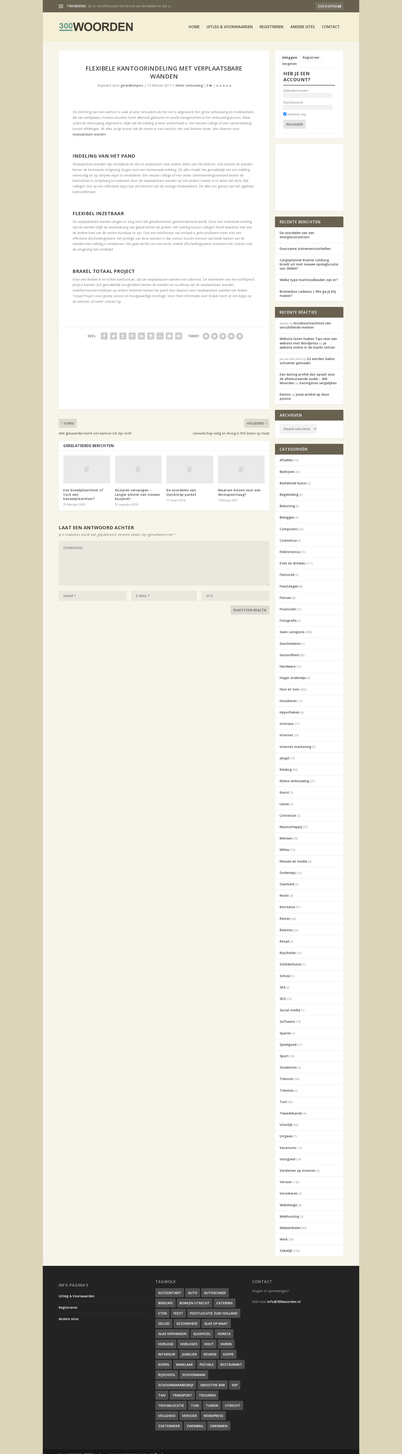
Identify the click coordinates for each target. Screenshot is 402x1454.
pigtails (207, 1364)
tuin (195, 1405)
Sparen (285, 1033)
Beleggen (287, 517)
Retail (284, 941)
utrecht (232, 1405)
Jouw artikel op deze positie (304, 396)
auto (192, 1293)
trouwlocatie (171, 1405)
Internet (286, 735)
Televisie (287, 1090)
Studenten (288, 1067)
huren (226, 1344)
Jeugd (284, 758)
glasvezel (202, 1334)
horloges (189, 1344)
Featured (287, 574)
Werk (284, 1239)
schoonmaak (193, 1374)
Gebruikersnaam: (296, 90)
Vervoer (286, 1182)
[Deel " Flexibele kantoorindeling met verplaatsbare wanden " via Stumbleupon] (160, 336)
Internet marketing (295, 746)
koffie (228, 1354)
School (285, 976)
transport (182, 1395)
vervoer (189, 1415)
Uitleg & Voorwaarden (230, 27)
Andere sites (302, 27)
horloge (166, 1344)
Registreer (311, 57)
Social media (290, 1010)
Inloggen (289, 57)
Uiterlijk (286, 1124)
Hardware (287, 666)
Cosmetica (288, 540)
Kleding (286, 769)
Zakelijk (286, 1250)
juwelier (189, 1354)
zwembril (195, 1426)
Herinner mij (296, 114)
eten (162, 1313)
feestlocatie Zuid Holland (214, 1313)
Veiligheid (166, 1415)
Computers (289, 529)
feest (178, 1313)
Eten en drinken (292, 563)
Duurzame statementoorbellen (305, 248)
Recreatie (287, 907)
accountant (169, 1293)
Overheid (287, 884)
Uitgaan (286, 1136)
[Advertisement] (164, 376)
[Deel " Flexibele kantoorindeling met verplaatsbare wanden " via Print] (178, 336)
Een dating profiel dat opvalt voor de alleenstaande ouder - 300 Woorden (307, 378)
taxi (162, 1395)
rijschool (166, 1374)
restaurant (231, 1364)
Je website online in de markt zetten (307, 345)
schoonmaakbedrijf (176, 1385)
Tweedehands (291, 1113)
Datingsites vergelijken (318, 383)
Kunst (284, 792)
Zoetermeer (169, 1426)
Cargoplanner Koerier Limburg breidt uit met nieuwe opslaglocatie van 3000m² (309, 264)
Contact (331, 27)
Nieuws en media (293, 861)
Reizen (285, 918)
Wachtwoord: (293, 102)
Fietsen (285, 597)
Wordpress (213, 1415)
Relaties (286, 930)
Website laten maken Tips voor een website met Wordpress (308, 340)
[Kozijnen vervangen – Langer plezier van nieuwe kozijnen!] (138, 469)
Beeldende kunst (293, 483)
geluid (164, 1323)
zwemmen (219, 1426)
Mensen (286, 838)
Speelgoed (288, 1044)
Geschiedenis (290, 643)
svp (235, 1385)
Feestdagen (289, 586)
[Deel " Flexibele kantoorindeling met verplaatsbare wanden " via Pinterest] (132, 336)
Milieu (284, 849)
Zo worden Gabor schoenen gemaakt (307, 361)
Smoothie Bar (212, 1385)
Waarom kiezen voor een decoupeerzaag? (239, 492)
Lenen (284, 804)
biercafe (165, 1303)
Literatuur (288, 815)
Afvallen (286, 460)
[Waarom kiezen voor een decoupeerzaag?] (241, 469)
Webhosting (289, 1216)
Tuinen (212, 1405)
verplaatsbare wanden (89, 134)
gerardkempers (132, 85)
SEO (283, 998)
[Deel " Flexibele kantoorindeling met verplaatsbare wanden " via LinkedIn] (141, 336)
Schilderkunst (291, 964)
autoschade (215, 1293)
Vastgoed (287, 1159)
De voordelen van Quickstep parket (181, 492)
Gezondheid (289, 655)
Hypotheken (289, 712)
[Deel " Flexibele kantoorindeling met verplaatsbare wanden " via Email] (169, 336)
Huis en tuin (289, 689)
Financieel (288, 609)
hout (209, 1344)
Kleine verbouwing (189, 85)
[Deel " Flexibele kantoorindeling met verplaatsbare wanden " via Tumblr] (122, 336)
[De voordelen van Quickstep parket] (189, 469)
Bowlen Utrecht (195, 1303)
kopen (163, 1364)
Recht (284, 895)
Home (194, 27)
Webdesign (288, 1205)
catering (224, 1303)
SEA (282, 987)
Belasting (287, 506)
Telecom (287, 1079)
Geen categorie (292, 632)
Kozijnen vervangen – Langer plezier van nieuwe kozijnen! (137, 494)
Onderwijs (288, 872)
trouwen (207, 1395)
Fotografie (288, 620)
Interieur (287, 723)
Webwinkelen (290, 1228)
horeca (224, 1334)
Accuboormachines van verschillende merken (122, 6)
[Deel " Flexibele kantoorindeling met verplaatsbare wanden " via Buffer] (150, 336)
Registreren (271, 27)
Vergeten (289, 64)
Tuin (283, 1102)
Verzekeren (289, 1193)
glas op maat (216, 1323)
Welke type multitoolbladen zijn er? (309, 280)
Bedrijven (287, 471)
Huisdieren (288, 701)
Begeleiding (289, 494)
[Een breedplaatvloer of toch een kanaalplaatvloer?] (86, 469)
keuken (210, 1354)
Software (287, 1021)
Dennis (285, 394)
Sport (284, 1056)
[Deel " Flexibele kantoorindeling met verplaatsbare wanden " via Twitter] (113, 336)
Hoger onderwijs (293, 678)
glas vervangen (172, 1334)
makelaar (184, 1364)
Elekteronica (290, 552)
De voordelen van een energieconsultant (297, 235)
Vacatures (288, 1147)
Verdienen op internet (297, 1170)
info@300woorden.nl (284, 1301)
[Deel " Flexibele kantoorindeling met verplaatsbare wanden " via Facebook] (104, 336)
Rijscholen (288, 953)
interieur (166, 1354)
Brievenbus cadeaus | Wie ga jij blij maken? (308, 293)
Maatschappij (291, 827)
